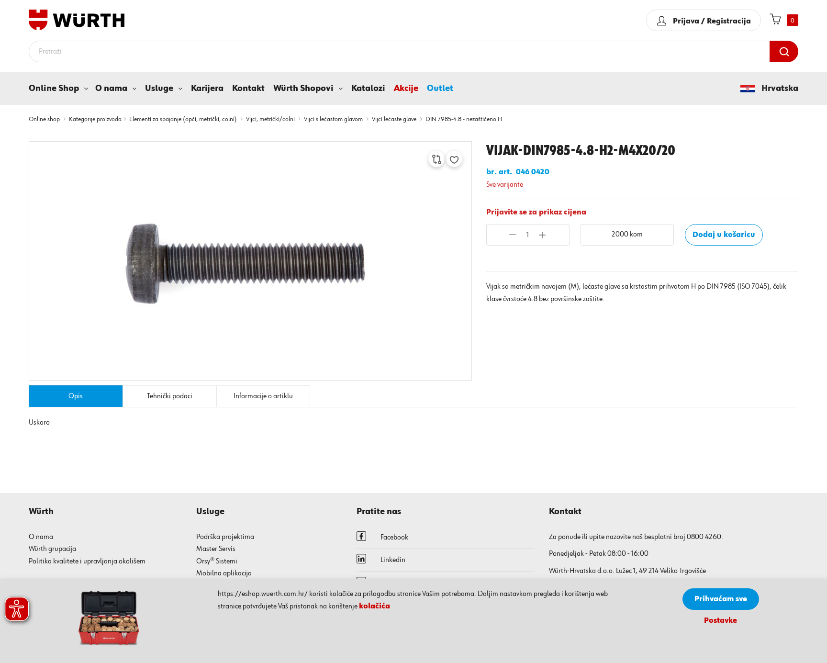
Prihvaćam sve (720, 599)
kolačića (374, 606)
